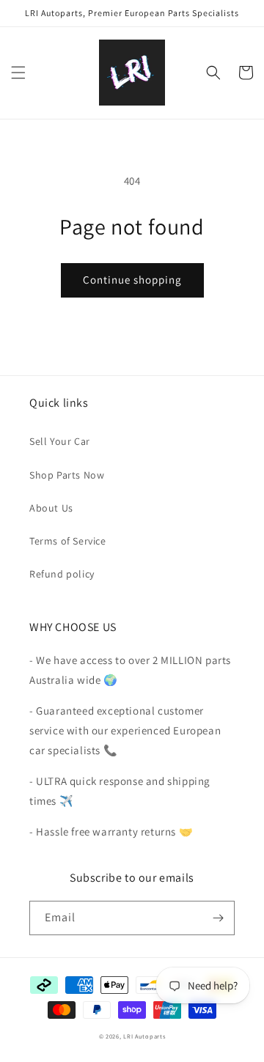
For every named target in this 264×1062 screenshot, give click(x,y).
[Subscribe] (218, 918)
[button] (18, 72)
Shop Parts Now (66, 475)
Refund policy (62, 573)
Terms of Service (67, 540)
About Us (51, 508)
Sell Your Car (59, 441)
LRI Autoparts (144, 1036)
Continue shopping (132, 280)
